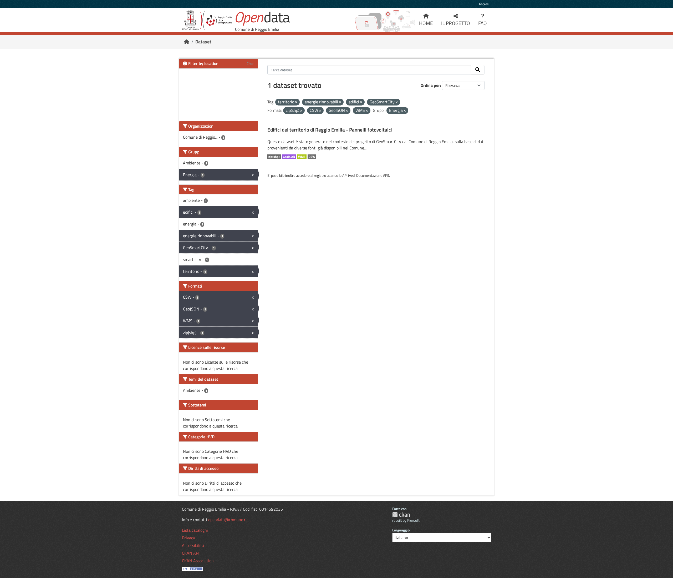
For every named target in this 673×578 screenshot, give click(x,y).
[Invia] (478, 69)
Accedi (483, 4)
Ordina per (430, 85)
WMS (301, 156)
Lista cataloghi (195, 530)
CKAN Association (198, 560)
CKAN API (190, 553)
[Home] (186, 41)
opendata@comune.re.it (229, 519)
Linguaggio (401, 530)
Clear (250, 63)
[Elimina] (296, 102)
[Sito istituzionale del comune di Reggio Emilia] (207, 20)
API (344, 175)
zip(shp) (274, 156)
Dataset (203, 41)
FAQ (482, 23)
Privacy (188, 538)
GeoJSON (289, 156)
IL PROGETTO (455, 23)
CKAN (401, 514)
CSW (312, 156)
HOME (426, 23)
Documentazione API (372, 175)
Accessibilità (193, 545)
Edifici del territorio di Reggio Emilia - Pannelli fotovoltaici (329, 130)
